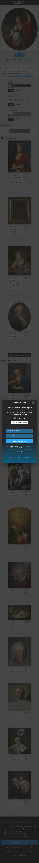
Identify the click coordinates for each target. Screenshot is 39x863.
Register (13, 457)
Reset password (23, 457)
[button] (19, 422)
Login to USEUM (20, 441)
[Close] (34, 402)
